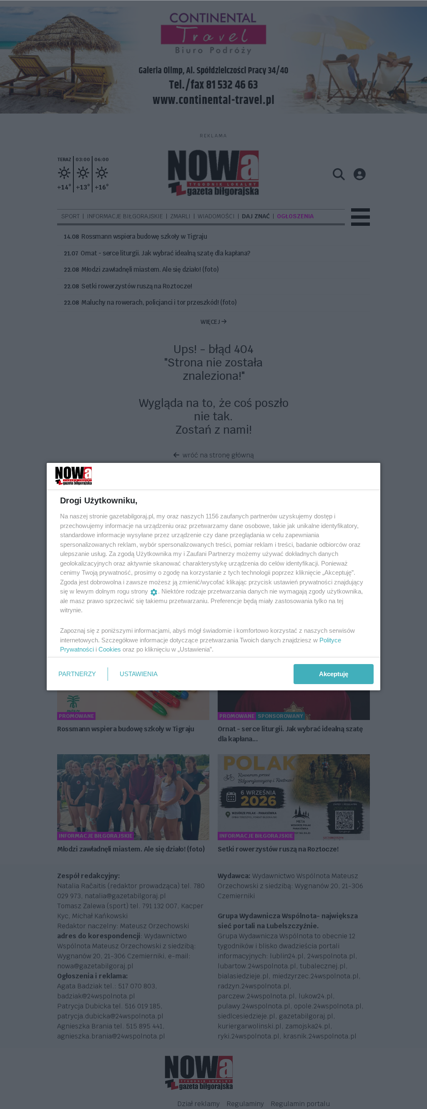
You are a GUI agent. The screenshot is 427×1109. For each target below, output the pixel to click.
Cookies (109, 649)
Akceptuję (333, 673)
